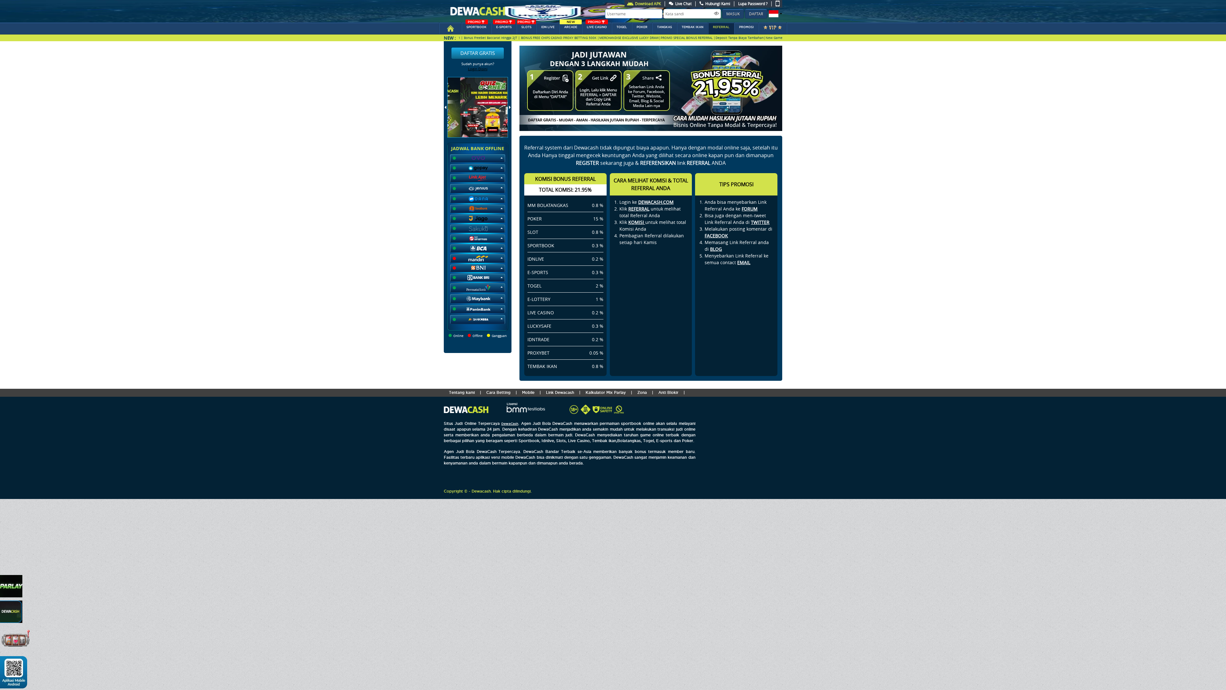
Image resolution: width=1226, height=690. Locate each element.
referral (721, 27)
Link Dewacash (560, 392)
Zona (642, 392)
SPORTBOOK (476, 26)
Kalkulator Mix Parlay (606, 392)
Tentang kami (462, 392)
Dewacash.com (656, 202)
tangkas (664, 27)
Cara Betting (498, 392)
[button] (774, 14)
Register (587, 162)
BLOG (716, 249)
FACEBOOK (716, 236)
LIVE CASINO (597, 26)
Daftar (756, 13)
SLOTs (525, 26)
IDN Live (548, 27)
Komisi (636, 222)
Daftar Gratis (477, 53)
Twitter (760, 222)
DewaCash (509, 423)
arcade (570, 26)
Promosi (746, 27)
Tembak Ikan (692, 27)
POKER (642, 27)
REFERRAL (638, 209)
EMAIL (743, 262)
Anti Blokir (668, 392)
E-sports (503, 26)
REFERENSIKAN (658, 162)
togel (622, 27)
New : (450, 38)
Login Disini (478, 68)
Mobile (528, 392)
